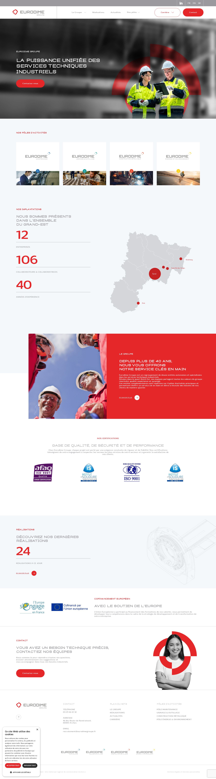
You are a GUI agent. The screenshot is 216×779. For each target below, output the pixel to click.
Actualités (116, 716)
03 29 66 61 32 (70, 712)
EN (194, 3)
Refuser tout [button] (30, 765)
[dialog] (21, 752)
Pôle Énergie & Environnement (174, 719)
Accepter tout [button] (13, 765)
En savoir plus (125, 397)
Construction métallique (171, 716)
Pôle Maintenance (167, 709)
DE (199, 3)
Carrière (115, 719)
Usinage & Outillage (168, 713)
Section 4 (82, 772)
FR (189, 3)
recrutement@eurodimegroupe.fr (79, 731)
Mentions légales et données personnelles (183, 772)
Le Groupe (115, 709)
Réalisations (117, 713)
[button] (21, 772)
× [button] (37, 730)
